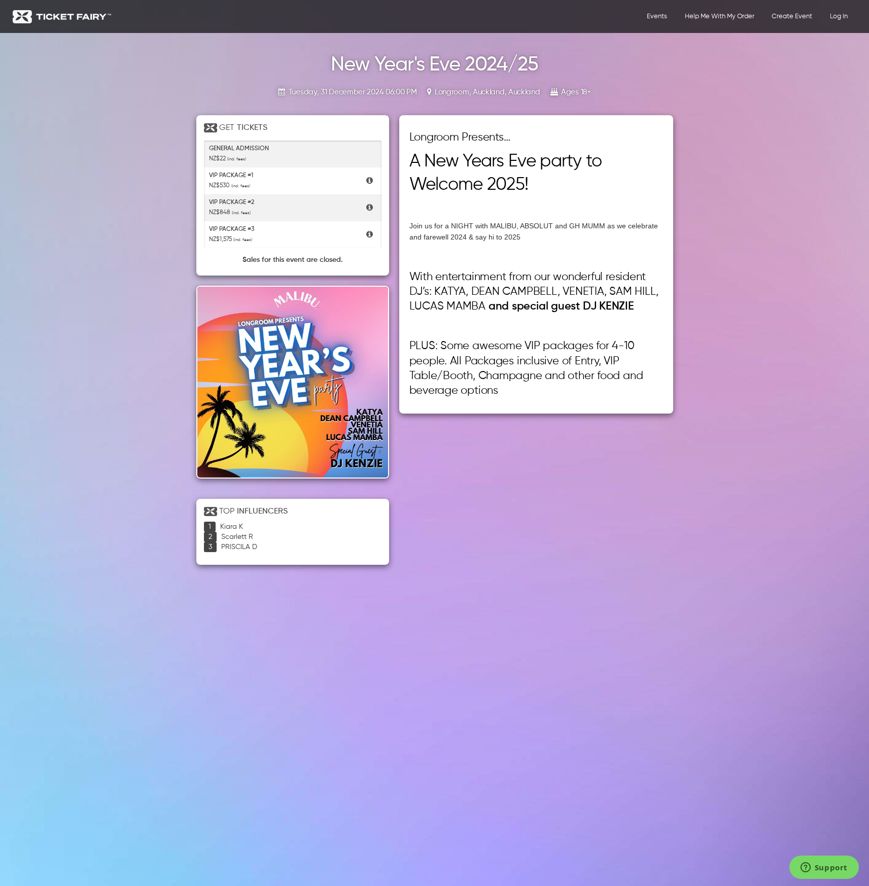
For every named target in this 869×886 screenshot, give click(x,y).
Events (657, 16)
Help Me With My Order (719, 16)
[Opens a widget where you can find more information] (824, 868)
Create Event (792, 16)
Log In (839, 16)
